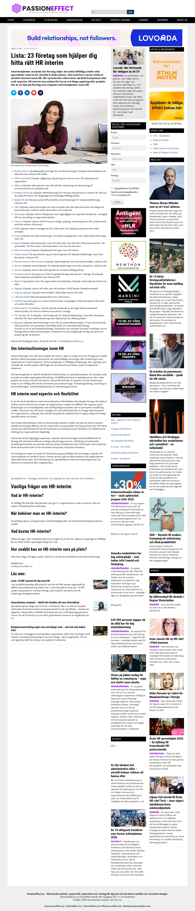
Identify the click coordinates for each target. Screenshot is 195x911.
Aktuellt (116, 841)
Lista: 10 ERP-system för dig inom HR (30, 580)
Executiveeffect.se (54, 906)
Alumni (17, 265)
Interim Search (21, 254)
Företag (114, 175)
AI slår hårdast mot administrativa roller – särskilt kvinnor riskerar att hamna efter (127, 770)
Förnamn (115, 143)
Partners (162, 19)
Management (31, 48)
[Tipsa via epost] (34, 92)
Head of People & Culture (165, 152)
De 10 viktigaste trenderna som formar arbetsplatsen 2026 (126, 833)
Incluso (17, 270)
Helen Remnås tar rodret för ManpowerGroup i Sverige (166, 695)
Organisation (75, 19)
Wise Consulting (22, 250)
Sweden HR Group (23, 192)
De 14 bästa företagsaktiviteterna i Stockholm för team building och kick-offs (166, 282)
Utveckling (51, 19)
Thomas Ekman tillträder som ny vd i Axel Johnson (164, 204)
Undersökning (120, 503)
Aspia (17, 243)
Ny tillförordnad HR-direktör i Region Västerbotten (166, 598)
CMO (155, 144)
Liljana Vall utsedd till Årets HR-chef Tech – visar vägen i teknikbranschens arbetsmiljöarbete (166, 802)
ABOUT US (182, 19)
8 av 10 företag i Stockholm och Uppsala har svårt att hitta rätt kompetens (58, 478)
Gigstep (18, 288)
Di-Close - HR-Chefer (120, 446)
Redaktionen (17, 563)
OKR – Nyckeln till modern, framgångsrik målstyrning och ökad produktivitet (165, 538)
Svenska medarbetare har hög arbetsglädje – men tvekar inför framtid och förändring (126, 558)
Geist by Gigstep (22, 292)
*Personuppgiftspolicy (121, 195)
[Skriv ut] (40, 92)
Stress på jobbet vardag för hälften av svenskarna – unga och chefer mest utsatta (128, 678)
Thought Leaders (120, 19)
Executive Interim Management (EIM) (32, 274)
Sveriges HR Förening (121, 428)
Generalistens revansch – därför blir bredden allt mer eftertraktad (45, 602)
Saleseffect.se (74, 906)
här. (120, 899)
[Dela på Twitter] (14, 92)
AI (112, 780)
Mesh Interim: (21, 308)
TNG (16, 207)
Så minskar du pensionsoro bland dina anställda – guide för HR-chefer (166, 375)
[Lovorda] (96, 45)
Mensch (18, 281)
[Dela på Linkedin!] (27, 92)
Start (11, 19)
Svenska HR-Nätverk (120, 434)
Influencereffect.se (111, 906)
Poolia (17, 235)
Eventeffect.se (91, 906)
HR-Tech (96, 19)
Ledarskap (29, 19)
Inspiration (156, 753)
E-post (114, 132)
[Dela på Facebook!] (21, 92)
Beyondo (18, 322)
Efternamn (116, 154)
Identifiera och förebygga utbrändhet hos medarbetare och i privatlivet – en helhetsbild (166, 442)
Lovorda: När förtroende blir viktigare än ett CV (127, 69)
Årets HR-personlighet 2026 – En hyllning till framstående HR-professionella (166, 744)
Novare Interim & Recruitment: (29, 261)
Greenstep (19, 214)
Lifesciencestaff (21, 296)
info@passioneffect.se (21, 566)
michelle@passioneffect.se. (70, 341)
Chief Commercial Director (166, 148)
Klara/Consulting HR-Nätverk (124, 452)
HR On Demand (22, 178)
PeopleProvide (21, 328)
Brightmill (19, 199)
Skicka (117, 201)
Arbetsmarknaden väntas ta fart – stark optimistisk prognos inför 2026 (127, 495)
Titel (113, 165)
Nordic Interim (21, 171)
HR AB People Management (27, 301)
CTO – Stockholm (161, 135)
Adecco (17, 185)
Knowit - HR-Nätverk (120, 458)
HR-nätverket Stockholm (122, 440)
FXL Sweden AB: (22, 315)
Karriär (143, 19)
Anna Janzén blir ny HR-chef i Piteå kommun (166, 640)
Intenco (18, 221)
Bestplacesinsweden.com (137, 906)
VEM (16, 228)
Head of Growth (161, 140)
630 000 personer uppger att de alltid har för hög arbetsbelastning (128, 623)
